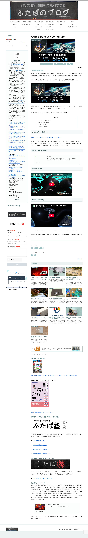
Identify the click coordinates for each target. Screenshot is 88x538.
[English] (8, 39)
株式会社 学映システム (14, 170)
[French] (9, 39)
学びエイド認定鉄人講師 (17, 64)
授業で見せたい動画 (35, 70)
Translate (23, 41)
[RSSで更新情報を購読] (35, 255)
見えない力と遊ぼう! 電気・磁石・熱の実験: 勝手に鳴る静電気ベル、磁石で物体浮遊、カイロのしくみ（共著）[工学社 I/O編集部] (17, 149)
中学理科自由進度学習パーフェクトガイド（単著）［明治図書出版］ (17, 124)
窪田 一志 (17, 61)
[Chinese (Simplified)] (6, 39)
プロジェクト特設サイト (44, 120)
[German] (10, 39)
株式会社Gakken (13, 160)
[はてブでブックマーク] (57, 64)
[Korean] (14, 39)
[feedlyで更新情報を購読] (32, 255)
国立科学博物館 (12, 158)
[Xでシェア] (43, 64)
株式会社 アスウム (13, 168)
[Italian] (11, 39)
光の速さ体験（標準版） (44, 122)
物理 (42, 70)
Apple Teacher (19, 70)
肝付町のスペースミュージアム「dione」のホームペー (46, 137)
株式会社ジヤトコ (13, 174)
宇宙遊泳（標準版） (43, 126)
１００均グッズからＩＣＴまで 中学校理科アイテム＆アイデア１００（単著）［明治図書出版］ (17, 128)
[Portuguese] (15, 39)
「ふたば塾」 (20, 100)
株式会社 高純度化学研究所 (15, 167)
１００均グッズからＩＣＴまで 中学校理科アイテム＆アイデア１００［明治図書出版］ (54, 375)
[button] (70, 64)
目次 (55, 117)
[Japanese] (13, 39)
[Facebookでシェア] (50, 64)
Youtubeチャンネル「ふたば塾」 (16, 103)
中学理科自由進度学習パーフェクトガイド (42, 412)
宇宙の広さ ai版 (42, 124)
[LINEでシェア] (63, 64)
